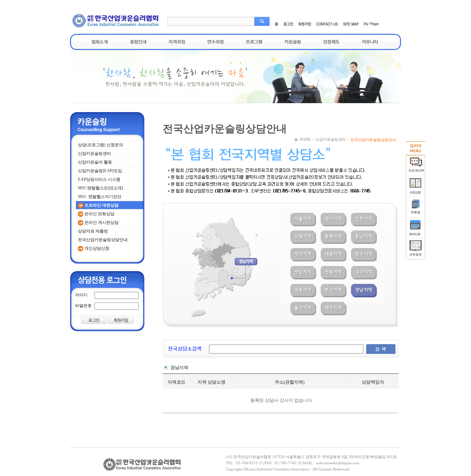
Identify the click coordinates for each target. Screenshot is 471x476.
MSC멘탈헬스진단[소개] (100, 188)
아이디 (81, 294)
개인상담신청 (96, 248)
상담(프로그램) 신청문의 (100, 144)
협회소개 (99, 42)
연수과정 (215, 42)
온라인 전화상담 (98, 213)
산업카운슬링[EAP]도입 (100, 170)
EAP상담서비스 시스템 (99, 179)
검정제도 (331, 42)
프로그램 (254, 42)
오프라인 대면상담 (101, 205)
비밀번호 (83, 305)
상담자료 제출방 (93, 231)
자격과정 (176, 42)
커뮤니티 (370, 42)
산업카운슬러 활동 (95, 162)
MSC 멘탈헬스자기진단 (99, 196)
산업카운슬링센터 (94, 153)
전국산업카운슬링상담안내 (103, 239)
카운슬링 (292, 42)
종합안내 (138, 42)
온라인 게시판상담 (101, 222)
